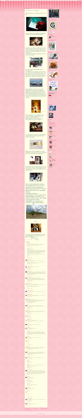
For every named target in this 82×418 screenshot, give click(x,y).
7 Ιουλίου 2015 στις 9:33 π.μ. (29, 257)
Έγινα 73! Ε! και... (32, 3)
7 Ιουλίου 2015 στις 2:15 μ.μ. (29, 296)
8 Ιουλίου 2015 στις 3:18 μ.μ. (29, 349)
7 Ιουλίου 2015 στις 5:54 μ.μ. (29, 325)
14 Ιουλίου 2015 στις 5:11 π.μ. (30, 400)
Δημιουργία (28, 356)
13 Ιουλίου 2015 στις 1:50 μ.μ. (30, 396)
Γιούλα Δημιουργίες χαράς (30, 290)
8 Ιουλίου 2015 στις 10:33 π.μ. (30, 338)
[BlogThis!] (36, 239)
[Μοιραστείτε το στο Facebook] (37, 239)
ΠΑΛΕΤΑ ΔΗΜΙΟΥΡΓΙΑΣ (52, 159)
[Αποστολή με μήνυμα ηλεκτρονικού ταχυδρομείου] (35, 239)
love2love (28, 376)
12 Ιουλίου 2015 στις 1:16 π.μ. (30, 385)
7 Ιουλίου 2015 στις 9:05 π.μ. (29, 246)
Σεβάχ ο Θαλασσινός (29, 259)
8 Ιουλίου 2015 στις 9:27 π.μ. (29, 334)
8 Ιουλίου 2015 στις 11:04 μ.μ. (30, 367)
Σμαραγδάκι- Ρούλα (29, 369)
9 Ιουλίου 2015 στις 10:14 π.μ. (30, 374)
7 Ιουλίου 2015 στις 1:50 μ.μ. (29, 292)
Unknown (28, 340)
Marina (27, 323)
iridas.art (50, 154)
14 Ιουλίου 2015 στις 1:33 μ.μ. (30, 404)
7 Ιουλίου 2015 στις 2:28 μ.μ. (29, 302)
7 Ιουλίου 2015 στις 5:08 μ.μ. (29, 321)
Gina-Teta (28, 387)
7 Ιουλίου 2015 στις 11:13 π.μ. (30, 281)
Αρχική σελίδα (36, 408)
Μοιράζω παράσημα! (54, 150)
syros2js (27, 298)
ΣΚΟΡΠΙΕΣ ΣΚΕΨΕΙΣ (29, 398)
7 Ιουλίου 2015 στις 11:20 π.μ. (30, 288)
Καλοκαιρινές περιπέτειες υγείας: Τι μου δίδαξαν (52, 124)
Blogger (44, 413)
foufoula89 (28, 327)
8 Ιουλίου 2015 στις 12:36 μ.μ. (30, 344)
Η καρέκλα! (53, 141)
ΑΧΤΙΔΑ (53, 35)
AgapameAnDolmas (29, 294)
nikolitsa (28, 310)
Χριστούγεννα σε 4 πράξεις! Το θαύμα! (54, 146)
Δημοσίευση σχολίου (28, 405)
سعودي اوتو (28, 394)
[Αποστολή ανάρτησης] (34, 239)
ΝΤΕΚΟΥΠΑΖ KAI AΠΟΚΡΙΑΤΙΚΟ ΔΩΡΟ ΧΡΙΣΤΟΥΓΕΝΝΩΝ (54, 160)
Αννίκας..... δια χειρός (51, 135)
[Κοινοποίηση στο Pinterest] (38, 239)
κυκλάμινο (28, 402)
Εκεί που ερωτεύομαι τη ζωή (52, 123)
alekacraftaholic (28, 319)
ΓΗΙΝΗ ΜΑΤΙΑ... (51, 145)
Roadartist (28, 336)
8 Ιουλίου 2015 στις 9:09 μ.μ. (29, 358)
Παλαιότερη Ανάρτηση (44, 408)
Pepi (27, 351)
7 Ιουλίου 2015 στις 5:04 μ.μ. (29, 317)
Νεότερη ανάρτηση (27, 408)
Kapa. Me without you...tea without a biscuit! (52, 140)
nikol (27, 304)
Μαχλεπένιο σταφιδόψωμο (53, 164)
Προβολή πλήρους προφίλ (53, 36)
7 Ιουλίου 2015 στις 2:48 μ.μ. (29, 308)
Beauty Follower (28, 283)
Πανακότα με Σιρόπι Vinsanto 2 (54, 131)
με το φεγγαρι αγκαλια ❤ (52, 126)
